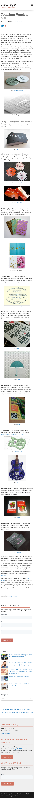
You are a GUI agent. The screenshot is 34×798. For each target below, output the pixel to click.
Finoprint (18, 552)
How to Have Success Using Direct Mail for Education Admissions (20, 655)
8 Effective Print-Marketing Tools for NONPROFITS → (17, 713)
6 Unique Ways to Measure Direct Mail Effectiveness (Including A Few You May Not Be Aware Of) (20, 671)
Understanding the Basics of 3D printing (13, 434)
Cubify (18, 482)
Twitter (18, 517)
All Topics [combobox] (6, 699)
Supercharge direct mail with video (19, 676)
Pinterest (4, 575)
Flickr (18, 150)
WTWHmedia (18, 451)
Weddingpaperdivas (18, 307)
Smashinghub (18, 183)
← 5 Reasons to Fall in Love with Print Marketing (15, 709)
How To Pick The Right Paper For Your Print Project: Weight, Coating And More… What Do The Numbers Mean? (20, 664)
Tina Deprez (18, 22)
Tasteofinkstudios (18, 90)
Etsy (18, 348)
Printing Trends (12, 596)
